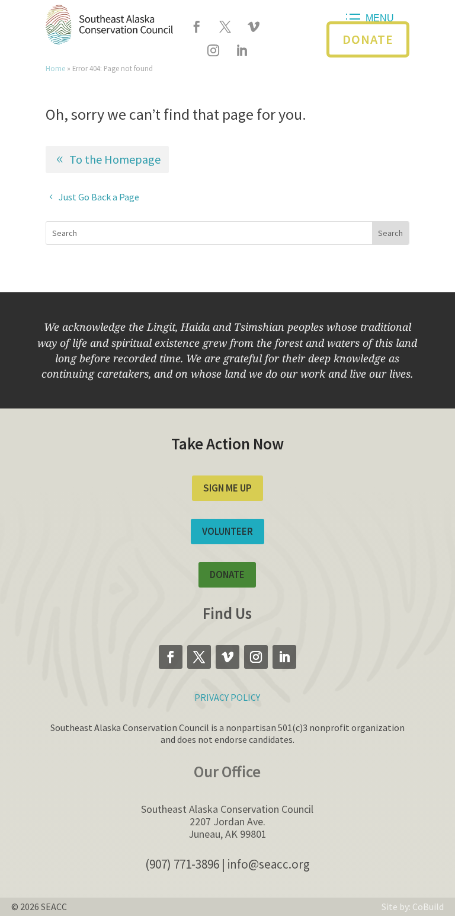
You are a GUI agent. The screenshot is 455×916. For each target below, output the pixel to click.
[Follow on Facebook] (197, 27)
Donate (367, 39)
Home (55, 68)
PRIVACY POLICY (227, 697)
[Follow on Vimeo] (253, 27)
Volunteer (227, 531)
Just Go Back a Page (99, 197)
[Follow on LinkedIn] (242, 50)
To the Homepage (115, 159)
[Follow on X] (225, 27)
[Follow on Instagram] (213, 50)
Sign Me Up (227, 487)
